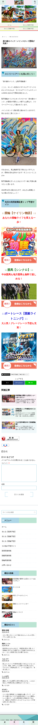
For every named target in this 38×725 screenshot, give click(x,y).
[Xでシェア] (6, 557)
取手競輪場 (15, 374)
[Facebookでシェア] (6, 562)
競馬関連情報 (6, 551)
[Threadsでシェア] (15, 562)
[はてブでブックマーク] (32, 562)
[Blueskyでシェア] (23, 557)
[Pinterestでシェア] (15, 566)
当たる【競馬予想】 (9, 532)
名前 (3, 484)
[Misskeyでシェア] (32, 557)
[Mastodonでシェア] (15, 557)
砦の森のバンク (24, 374)
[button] (34, 512)
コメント (5, 463)
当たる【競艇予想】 (9, 536)
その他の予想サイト (9, 546)
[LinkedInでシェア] (23, 566)
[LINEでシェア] (6, 566)
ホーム (4, 527)
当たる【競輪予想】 (9, 541)
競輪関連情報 (6, 374)
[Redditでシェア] (23, 562)
